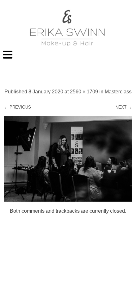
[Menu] (68, 54)
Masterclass (118, 91)
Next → (123, 107)
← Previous (17, 107)
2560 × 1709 (84, 91)
